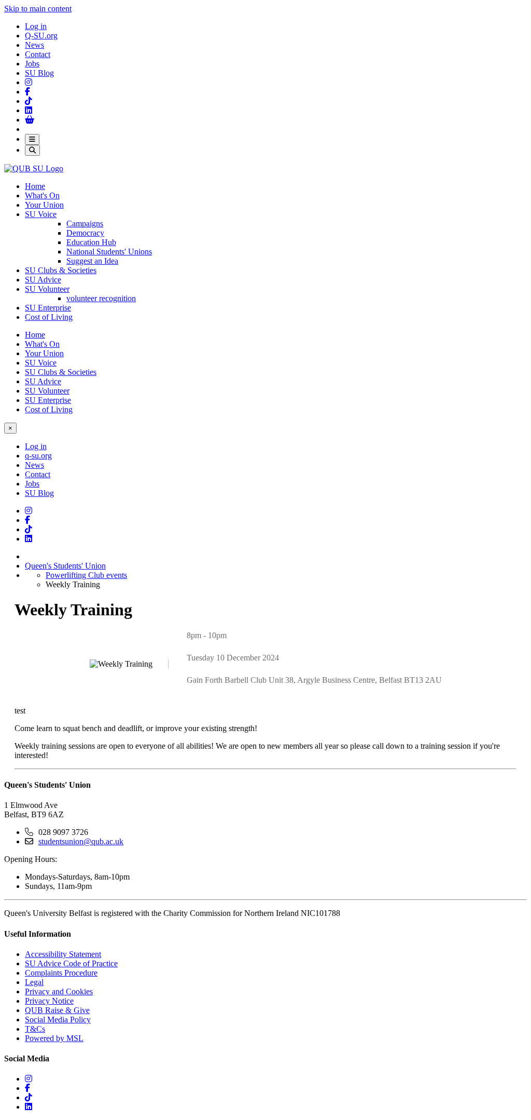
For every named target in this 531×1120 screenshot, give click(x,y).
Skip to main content (38, 8)
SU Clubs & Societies (60, 270)
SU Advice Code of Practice (71, 963)
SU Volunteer (47, 289)
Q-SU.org (41, 35)
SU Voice (41, 214)
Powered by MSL (54, 1038)
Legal (34, 982)
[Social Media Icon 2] (28, 110)
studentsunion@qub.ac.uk (80, 841)
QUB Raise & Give (57, 1010)
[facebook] (27, 1088)
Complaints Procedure (61, 972)
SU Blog (39, 73)
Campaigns (84, 223)
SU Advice (43, 279)
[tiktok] (28, 1097)
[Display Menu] (32, 139)
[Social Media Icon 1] (27, 91)
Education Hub (91, 242)
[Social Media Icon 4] (28, 529)
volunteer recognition (101, 298)
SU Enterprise (48, 307)
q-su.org (38, 455)
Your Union (44, 204)
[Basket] (29, 119)
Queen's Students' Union (65, 565)
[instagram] (28, 1078)
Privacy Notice (49, 1000)
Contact (37, 54)
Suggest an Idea (92, 261)
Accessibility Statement (63, 954)
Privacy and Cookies (59, 991)
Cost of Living (49, 317)
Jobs (32, 63)
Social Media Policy (58, 1019)
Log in (36, 26)
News (34, 45)
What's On (42, 195)
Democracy (85, 232)
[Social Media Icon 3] (28, 82)
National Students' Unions (109, 251)
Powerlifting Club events (86, 575)
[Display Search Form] (32, 150)
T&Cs (35, 1028)
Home (35, 186)
